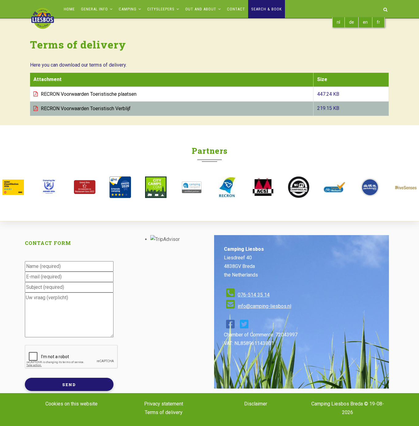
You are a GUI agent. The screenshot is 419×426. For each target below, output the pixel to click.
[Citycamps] (156, 187)
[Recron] (227, 187)
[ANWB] (120, 187)
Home (69, 9)
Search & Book (266, 9)
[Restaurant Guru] (85, 187)
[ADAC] (13, 187)
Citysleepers (161, 9)
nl (338, 22)
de (351, 22)
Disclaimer (255, 404)
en (365, 22)
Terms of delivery (164, 412)
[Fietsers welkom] (334, 187)
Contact (236, 9)
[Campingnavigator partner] (192, 187)
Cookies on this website (71, 404)
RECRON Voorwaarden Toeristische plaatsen (88, 94)
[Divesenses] (406, 187)
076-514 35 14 (254, 295)
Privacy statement (163, 404)
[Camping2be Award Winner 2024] (49, 187)
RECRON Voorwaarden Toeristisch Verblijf (86, 108)
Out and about (201, 9)
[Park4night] (370, 187)
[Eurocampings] (263, 187)
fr (378, 22)
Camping (128, 9)
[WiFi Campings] (299, 187)
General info (95, 9)
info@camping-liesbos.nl (264, 306)
